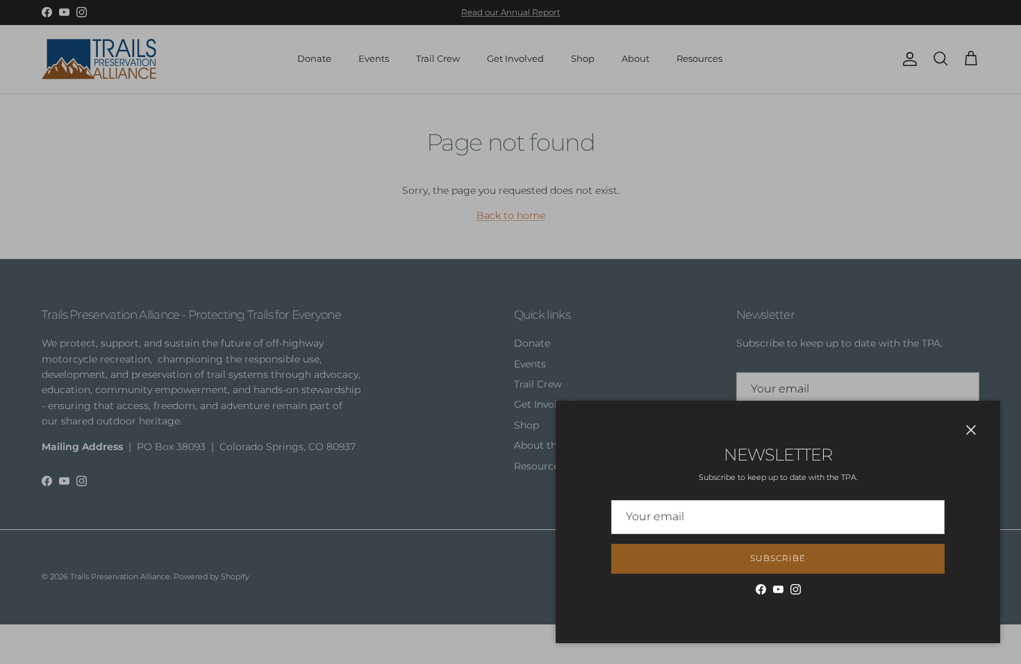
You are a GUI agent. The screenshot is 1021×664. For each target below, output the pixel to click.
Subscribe (778, 558)
